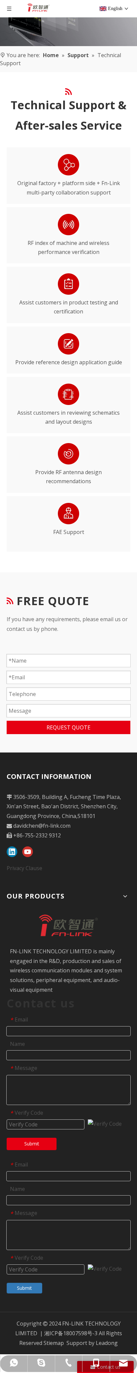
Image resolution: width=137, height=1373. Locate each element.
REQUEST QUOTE (68, 727)
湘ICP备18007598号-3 (70, 1333)
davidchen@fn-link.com (41, 825)
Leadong (107, 1343)
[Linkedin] (12, 851)
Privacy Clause (24, 868)
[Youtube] (27, 851)
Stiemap (54, 1343)
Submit (31, 1143)
